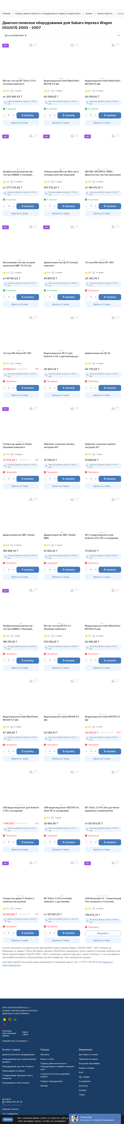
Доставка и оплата (88, 1054)
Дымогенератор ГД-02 (97, 353)
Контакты (45, 1054)
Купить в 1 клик (19, 122)
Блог (81, 1072)
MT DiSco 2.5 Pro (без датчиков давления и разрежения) (102, 809)
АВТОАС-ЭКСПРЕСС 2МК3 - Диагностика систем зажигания (103, 173)
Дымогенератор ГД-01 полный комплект (61, 264)
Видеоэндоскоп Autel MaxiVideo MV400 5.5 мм (20, 718)
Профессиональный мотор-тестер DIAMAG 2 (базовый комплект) (18, 627)
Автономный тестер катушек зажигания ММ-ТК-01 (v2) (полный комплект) (19, 264)
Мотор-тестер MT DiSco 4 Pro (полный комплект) (19, 82)
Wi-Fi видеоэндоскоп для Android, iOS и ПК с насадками (101, 536)
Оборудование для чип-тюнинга (18, 1066)
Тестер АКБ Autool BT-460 (99, 262)
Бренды (44, 1085)
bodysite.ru (22, 1041)
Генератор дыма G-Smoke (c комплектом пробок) (18, 900)
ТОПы (82, 1094)
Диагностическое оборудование (18, 1054)
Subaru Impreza (104, 13)
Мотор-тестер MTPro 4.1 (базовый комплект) (57, 627)
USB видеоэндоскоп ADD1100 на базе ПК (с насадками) (61, 809)
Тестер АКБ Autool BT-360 (17, 353)
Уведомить (103, 933)
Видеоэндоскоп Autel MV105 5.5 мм (102, 718)
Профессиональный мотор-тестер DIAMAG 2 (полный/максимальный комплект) (18, 173)
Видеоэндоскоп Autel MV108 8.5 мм (61, 718)
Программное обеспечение (15, 1083)
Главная (6, 13)
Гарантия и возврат (88, 1059)
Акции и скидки (86, 1068)
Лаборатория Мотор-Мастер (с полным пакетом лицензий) (61, 173)
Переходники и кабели (13, 1071)
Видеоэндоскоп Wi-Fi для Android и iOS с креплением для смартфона (61, 355)
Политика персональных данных (9, 1033)
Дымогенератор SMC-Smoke (19, 535)
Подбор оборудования (51, 1081)
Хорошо (8, 1119)
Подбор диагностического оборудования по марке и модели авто (48, 13)
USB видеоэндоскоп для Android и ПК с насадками (21, 809)
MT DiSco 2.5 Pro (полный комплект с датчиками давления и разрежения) (58, 900)
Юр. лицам (84, 1077)
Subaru (89, 13)
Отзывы (82, 1090)
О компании (85, 1081)
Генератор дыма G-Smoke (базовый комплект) (17, 445)
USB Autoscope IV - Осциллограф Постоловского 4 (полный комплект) (103, 900)
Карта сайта (25, 1033)
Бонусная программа (89, 1063)
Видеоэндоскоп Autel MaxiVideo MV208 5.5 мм (61, 82)
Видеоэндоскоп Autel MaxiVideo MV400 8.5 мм (102, 627)
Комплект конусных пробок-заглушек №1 (100, 445)
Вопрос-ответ (47, 1059)
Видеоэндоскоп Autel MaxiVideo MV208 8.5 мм (102, 82)
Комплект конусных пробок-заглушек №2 (59, 445)
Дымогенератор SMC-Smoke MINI (60, 536)
